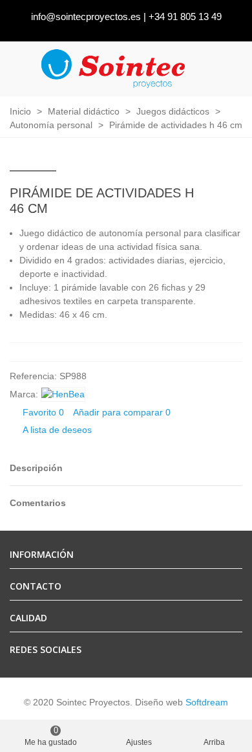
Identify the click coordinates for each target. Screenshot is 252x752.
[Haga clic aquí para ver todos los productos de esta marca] (63, 394)
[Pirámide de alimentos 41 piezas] (212, 195)
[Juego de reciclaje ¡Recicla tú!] (232, 195)
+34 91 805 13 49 (185, 16)
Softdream (206, 702)
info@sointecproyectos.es (86, 16)
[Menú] (230, 68)
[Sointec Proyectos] (113, 69)
